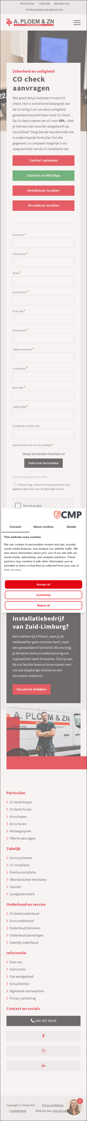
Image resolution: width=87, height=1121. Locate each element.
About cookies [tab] (43, 526)
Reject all (43, 605)
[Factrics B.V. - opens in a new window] (68, 515)
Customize (43, 595)
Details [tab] (71, 526)
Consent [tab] (15, 526)
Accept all (43, 584)
